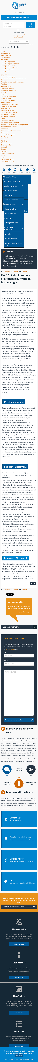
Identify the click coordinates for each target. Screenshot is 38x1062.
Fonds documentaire (7, 110)
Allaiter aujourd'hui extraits (9, 112)
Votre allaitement (6, 86)
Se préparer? (4, 92)
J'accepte (19, 1056)
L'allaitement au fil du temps (9, 104)
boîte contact (9, 649)
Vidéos (3, 118)
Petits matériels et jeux (7, 161)
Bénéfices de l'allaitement (8, 90)
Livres (3, 155)
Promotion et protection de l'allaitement (12, 82)
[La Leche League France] (19, 5)
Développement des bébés (8, 106)
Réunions (4, 141)
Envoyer (24, 271)
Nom (5, 652)
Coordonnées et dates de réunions (13, 906)
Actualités (4, 84)
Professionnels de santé (7, 159)
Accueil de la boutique (7, 153)
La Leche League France (8, 61)
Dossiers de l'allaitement (8, 120)
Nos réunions (19, 1013)
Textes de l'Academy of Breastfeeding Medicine (14, 124)
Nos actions (19, 1046)
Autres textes (4, 133)
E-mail (6, 660)
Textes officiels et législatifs (9, 126)
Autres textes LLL (6, 129)
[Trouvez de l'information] (19, 783)
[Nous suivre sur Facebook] (14, 47)
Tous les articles (5, 108)
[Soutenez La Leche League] (31, 769)
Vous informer (5, 74)
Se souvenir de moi (19, 32)
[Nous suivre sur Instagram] (11, 47)
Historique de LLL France (8, 66)
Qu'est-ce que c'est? (6, 143)
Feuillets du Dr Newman (8, 116)
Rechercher (27, 43)
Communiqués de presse (8, 135)
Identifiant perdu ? (19, 37)
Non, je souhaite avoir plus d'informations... (19, 1059)
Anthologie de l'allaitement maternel (11, 131)
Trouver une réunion (7, 145)
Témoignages (5, 137)
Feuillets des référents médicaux (10, 122)
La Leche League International (10, 64)
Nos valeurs (4, 59)
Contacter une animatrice (8, 76)
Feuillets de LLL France (8, 114)
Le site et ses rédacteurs (7, 70)
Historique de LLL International (10, 68)
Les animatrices (5, 57)
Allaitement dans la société (8, 96)
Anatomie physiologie (7, 88)
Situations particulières (7, 98)
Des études (4, 80)
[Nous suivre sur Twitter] (17, 47)
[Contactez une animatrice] (7, 769)
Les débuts (4, 94)
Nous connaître (6, 55)
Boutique (4, 151)
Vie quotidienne (5, 102)
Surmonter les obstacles (7, 100)
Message (6, 669)
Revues (3, 157)
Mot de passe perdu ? (19, 35)
